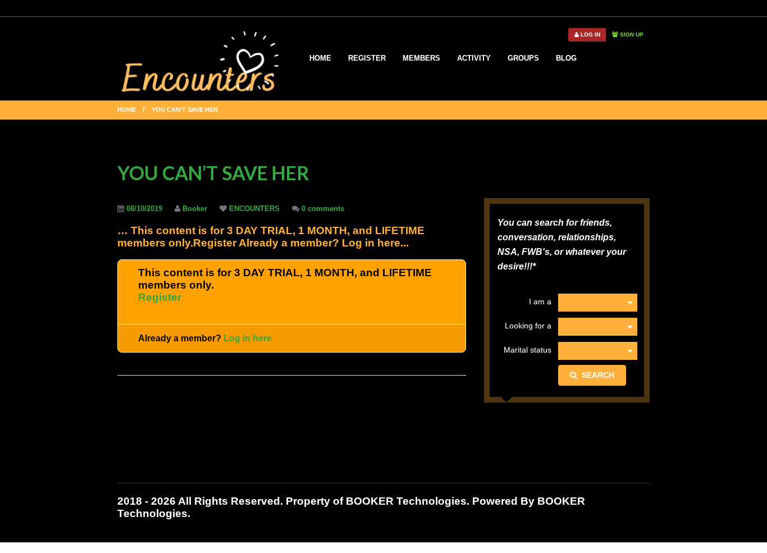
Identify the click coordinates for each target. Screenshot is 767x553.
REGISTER (367, 58)
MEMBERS (421, 58)
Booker (194, 208)
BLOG (566, 58)
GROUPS (523, 58)
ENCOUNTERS (254, 208)
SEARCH (595, 375)
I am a (540, 301)
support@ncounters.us (469, 7)
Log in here (247, 338)
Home (126, 109)
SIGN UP (630, 34)
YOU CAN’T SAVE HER (213, 172)
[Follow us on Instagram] (645, 7)
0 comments (323, 208)
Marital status (527, 349)
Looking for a (528, 325)
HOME (320, 58)
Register (159, 297)
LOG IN (589, 34)
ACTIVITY (474, 58)
